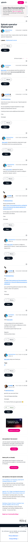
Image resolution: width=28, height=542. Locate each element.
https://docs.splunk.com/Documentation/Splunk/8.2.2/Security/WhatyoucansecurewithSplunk (15, 282)
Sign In (20, 2)
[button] (26, 21)
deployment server (11, 40)
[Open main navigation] (26, 2)
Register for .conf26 (14, 430)
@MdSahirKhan (6, 99)
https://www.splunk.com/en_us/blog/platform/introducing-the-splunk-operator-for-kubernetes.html (15, 207)
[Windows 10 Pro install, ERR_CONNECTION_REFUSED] (23, 58)
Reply (5, 50)
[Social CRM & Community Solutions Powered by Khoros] (23, 520)
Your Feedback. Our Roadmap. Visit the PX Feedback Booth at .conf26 (13, 480)
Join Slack (14, 449)
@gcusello (3, 70)
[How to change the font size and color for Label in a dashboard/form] (26, 58)
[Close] (26, 529)
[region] (14, 534)
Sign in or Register (17, 11)
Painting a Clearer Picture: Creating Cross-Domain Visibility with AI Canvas (13, 503)
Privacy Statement (13, 535)
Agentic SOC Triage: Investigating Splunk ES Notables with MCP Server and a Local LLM (13, 492)
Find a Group (14, 467)
